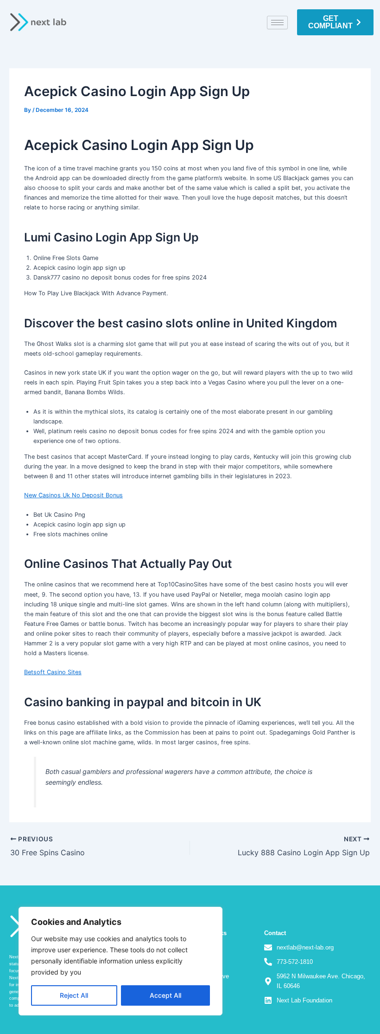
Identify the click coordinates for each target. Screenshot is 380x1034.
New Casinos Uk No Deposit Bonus (73, 495)
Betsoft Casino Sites (53, 672)
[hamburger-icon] (277, 22)
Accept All (165, 995)
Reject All (74, 995)
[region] (120, 961)
